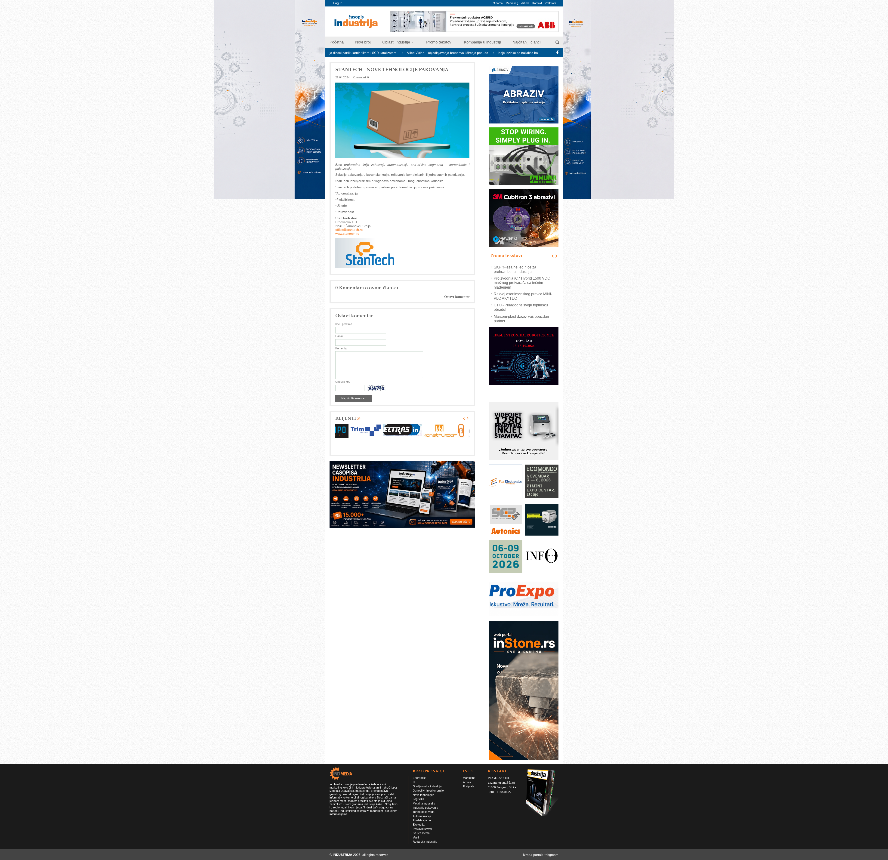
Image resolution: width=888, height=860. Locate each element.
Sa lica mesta (421, 828)
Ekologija (419, 820)
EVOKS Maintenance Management (522, 316)
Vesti (416, 833)
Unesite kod (342, 381)
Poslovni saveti (422, 824)
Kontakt (537, 3)
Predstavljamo (422, 816)
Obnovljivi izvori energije (428, 786)
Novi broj (363, 42)
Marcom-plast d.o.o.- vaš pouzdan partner (521, 307)
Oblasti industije (396, 42)
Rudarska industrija (425, 837)
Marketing (512, 3)
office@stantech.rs (349, 229)
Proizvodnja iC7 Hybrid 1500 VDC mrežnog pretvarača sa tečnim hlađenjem (522, 271)
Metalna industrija (424, 799)
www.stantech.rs (347, 233)
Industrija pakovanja (425, 803)
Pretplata (550, 3)
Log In (337, 3)
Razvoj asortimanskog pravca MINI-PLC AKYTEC (523, 285)
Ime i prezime (343, 324)
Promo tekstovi (439, 42)
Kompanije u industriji (482, 42)
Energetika (419, 773)
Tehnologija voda (424, 807)
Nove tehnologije (423, 790)
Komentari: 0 (361, 77)
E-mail (339, 336)
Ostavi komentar (456, 297)
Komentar (341, 348)
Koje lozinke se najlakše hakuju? (448, 53)
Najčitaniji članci (526, 42)
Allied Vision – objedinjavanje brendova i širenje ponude (373, 53)
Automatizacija (422, 812)
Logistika (418, 794)
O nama (498, 3)
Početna (337, 42)
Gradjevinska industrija (427, 782)
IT (414, 778)
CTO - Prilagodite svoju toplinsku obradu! (521, 296)
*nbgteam (551, 850)
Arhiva (525, 3)
